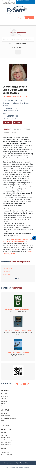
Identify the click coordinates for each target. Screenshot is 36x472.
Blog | (12, 463)
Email (7, 122)
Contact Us (24, 463)
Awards (3, 423)
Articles (3, 398)
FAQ (2, 420)
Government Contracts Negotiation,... (18, 309)
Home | (6, 463)
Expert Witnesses (6, 394)
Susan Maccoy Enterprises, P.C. (16, 96)
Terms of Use (5, 452)
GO (18, 52)
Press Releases (5, 415)
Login (20, 18)
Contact (3, 432)
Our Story (4, 413)
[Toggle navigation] (33, 23)
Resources (4, 401)
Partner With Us (6, 445)
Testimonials (5, 425)
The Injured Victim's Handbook (18, 353)
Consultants (4, 396)
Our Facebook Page (6, 440)
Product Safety (7, 274)
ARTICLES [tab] (27, 129)
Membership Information (8, 418)
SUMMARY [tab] (7, 129)
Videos (3, 403)
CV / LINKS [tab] (17, 129)
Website (17, 122)
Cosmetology (6, 271)
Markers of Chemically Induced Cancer (18, 330)
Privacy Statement (6, 454)
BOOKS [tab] (6, 133)
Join (29, 18)
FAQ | (17, 463)
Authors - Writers (8, 268)
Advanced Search (17, 47)
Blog (2, 406)
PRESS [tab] (14, 133)
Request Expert (5, 437)
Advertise (4, 435)
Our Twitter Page (6, 442)
